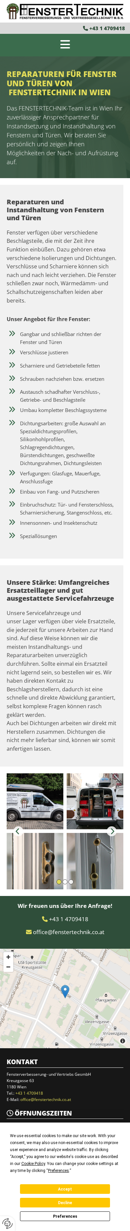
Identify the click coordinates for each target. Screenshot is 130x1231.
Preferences (65, 1216)
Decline (65, 1202)
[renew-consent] (7, 1223)
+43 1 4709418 (107, 28)
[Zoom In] (8, 957)
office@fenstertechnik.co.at (68, 932)
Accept (65, 1189)
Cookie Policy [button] (33, 1163)
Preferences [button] (58, 1170)
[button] (65, 45)
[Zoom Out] (8, 967)
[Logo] (65, 11)
